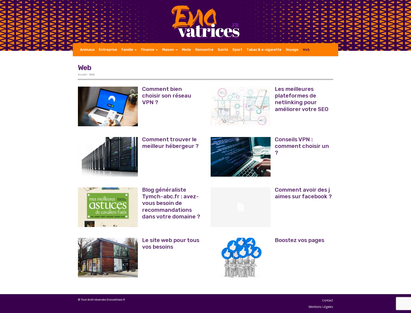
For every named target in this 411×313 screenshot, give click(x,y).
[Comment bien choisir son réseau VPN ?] (108, 106)
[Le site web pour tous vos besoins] (108, 257)
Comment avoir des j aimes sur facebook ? (303, 193)
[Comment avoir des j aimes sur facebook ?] (241, 207)
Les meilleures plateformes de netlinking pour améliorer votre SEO (301, 99)
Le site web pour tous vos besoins (170, 243)
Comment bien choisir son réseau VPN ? (166, 96)
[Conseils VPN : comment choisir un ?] (241, 157)
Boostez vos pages (299, 240)
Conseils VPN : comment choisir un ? (302, 146)
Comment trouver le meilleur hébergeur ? (170, 142)
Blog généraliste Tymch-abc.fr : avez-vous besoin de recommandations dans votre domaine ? (171, 203)
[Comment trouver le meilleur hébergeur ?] (108, 157)
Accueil (82, 74)
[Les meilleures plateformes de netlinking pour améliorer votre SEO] (241, 106)
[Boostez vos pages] (241, 257)
